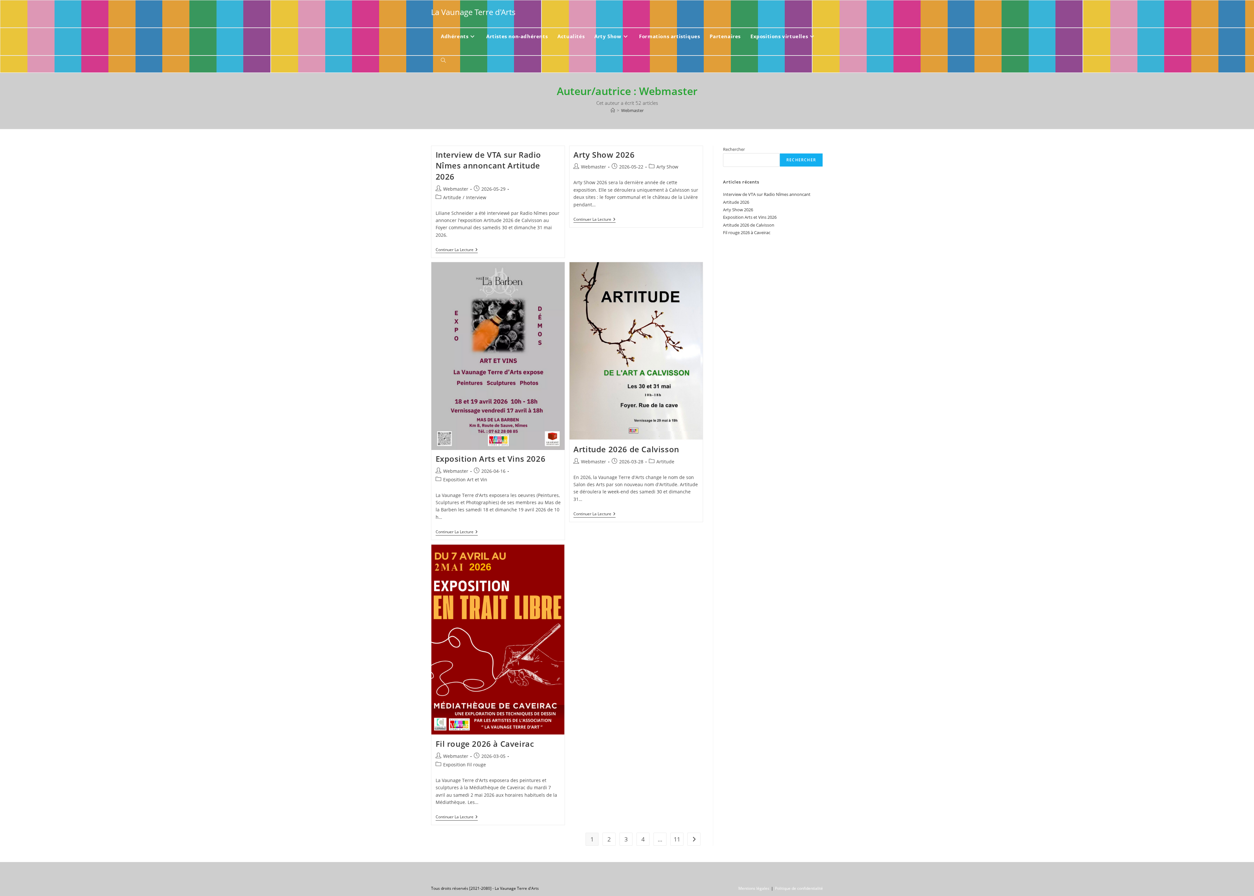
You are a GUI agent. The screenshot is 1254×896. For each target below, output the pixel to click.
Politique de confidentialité (799, 888)
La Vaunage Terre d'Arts (473, 12)
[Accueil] (613, 110)
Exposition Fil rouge (464, 764)
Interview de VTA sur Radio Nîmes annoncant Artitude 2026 (488, 165)
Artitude (452, 197)
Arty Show (667, 167)
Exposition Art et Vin (465, 479)
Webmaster (632, 110)
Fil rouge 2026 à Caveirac (485, 743)
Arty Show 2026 (604, 154)
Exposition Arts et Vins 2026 (491, 458)
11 (677, 839)
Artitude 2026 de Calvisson (626, 449)
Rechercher (734, 149)
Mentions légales (753, 888)
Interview (476, 197)
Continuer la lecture (457, 250)
